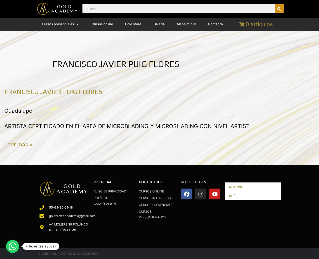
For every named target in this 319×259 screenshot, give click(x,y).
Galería (159, 24)
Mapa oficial (186, 24)
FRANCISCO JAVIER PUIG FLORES (53, 91)
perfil (232, 195)
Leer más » (18, 143)
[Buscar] (279, 8)
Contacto (215, 24)
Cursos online (102, 24)
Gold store (133, 24)
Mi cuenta (236, 187)
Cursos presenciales (58, 24)
